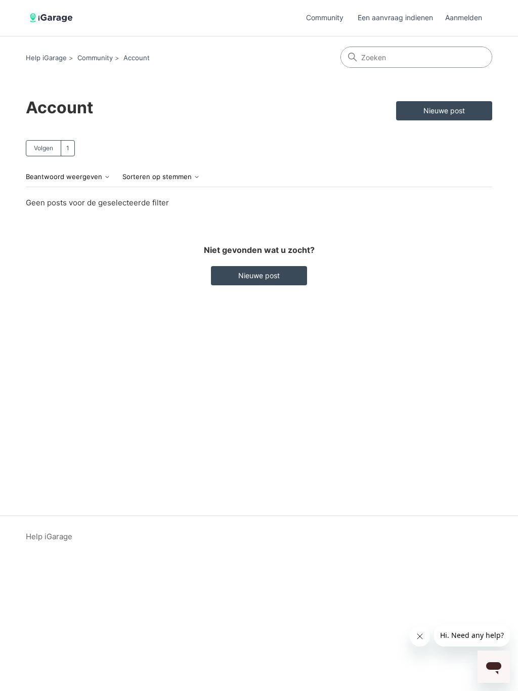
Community (324, 17)
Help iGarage (46, 58)
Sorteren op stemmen (158, 177)
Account (136, 58)
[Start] (52, 18)
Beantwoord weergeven (65, 177)
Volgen (43, 148)
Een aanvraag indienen (395, 17)
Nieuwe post (444, 110)
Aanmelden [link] (463, 17)
